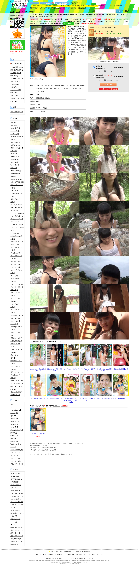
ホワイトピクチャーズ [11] (16, 311)
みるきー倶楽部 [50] (16, 207)
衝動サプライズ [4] (16, 541)
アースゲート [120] (16, 219)
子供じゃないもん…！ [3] (15, 520)
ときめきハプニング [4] (16, 194)
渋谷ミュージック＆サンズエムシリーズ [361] (16, 375)
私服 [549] (13, 101)
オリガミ (34, 23)
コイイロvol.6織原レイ (38, 399)
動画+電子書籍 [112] (17, 70)
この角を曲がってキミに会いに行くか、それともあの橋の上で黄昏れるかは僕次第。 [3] (16, 501)
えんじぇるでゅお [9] (17, 493)
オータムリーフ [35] (16, 241)
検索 (93, 11)
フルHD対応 (40, 98)
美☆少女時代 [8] (15, 539)
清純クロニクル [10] (16, 530)
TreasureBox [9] (15, 171)
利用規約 (80, 558)
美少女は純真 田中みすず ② (120, 369)
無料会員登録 (82, 8)
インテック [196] (15, 222)
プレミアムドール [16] (15, 305)
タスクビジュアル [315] (15, 279)
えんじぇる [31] (15, 452)
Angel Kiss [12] (15, 473)
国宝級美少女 (70, 21)
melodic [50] (14, 154)
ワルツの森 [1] (15, 321)
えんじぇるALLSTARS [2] (15, 489)
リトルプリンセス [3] (17, 464)
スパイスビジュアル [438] (16, 257)
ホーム (12, 12)
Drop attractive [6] (16, 410)
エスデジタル (110, 21)
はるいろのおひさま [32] (16, 200)
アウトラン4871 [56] (17, 213)
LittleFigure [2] (15, 142)
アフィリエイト (88, 558)
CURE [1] (13, 407)
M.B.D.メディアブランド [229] (16, 149)
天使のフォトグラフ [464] (16, 350)
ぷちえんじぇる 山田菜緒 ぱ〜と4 (104, 369)
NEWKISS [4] (14, 482)
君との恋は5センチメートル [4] (17, 514)
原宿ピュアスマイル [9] (16, 333)
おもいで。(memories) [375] (16, 177)
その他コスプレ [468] (17, 98)
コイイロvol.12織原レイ (54, 399)
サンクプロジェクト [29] (16, 248)
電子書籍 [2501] (15, 73)
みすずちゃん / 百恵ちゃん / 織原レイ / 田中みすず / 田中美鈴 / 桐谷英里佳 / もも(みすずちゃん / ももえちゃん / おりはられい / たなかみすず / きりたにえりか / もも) (61, 88)
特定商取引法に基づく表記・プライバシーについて (61, 558)
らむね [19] (14, 210)
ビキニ (18, 12)
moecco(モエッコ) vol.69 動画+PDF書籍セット (71, 400)
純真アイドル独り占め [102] (16, 387)
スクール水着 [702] (16, 78)
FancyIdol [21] (15, 128)
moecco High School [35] (14, 425)
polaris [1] (13, 433)
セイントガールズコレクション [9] (16, 262)
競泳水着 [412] (15, 81)
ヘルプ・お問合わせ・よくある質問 (70, 551)
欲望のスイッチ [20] (16, 527)
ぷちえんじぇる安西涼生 (104, 399)
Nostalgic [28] (14, 159)
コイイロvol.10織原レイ (120, 399)
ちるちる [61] (14, 190)
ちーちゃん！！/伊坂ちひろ (87, 399)
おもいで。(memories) (96, 21)
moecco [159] (14, 421)
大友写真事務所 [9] (16, 341)
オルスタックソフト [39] (16, 237)
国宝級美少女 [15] (16, 338)
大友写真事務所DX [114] (15, 345)
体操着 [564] (14, 87)
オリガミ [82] (14, 233)
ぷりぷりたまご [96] (16, 205)
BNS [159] (13, 125)
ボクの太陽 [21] (15, 510)
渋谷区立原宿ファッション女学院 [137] (16, 382)
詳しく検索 (125, 11)
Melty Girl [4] (14, 476)
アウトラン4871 (82, 21)
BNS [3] (12, 404)
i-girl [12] (13, 416)
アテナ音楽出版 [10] (16, 216)
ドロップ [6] (14, 290)
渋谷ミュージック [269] (15, 367)
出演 (32, 85)
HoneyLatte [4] (15, 131)
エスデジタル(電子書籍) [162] (17, 228)
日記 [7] (12, 524)
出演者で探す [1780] (17, 112)
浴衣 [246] (13, 93)
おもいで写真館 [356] (17, 182)
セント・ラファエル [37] (16, 271)
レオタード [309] (15, 90)
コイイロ (39, 94)
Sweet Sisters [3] (15, 485)
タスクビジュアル (122, 21)
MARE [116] (14, 418)
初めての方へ (57, 8)
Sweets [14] (14, 441)
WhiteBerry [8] (15, 173)
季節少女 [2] (14, 355)
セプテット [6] (15, 267)
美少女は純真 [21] (16, 392)
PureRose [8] (14, 162)
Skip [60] (13, 438)
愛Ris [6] (13, 358)
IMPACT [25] (14, 134)
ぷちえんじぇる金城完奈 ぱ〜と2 (38, 369)
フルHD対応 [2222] (16, 67)
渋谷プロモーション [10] (16, 362)
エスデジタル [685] (16, 224)
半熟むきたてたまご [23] (16, 328)
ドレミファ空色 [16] (16, 287)
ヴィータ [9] (14, 324)
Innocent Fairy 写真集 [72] (16, 137)
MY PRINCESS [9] (16, 479)
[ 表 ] (36, 78)
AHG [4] (13, 122)
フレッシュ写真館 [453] (15, 299)
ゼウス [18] (14, 276)
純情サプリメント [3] (17, 536)
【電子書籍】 (43, 23)
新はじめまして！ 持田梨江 (54, 369)
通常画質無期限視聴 (100, 67)
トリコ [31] (14, 455)
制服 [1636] (14, 76)
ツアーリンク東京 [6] (17, 284)
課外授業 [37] (14, 544)
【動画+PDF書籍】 (55, 23)
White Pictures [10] (16, 450)
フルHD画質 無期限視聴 (104, 76)
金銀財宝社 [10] (15, 395)
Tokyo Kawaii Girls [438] (14, 166)
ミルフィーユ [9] (15, 461)
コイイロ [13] (14, 244)
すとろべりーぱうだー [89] (16, 186)
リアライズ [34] (15, 318)
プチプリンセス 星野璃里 (87, 369)
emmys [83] (14, 413)
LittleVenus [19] (15, 145)
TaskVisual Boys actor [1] (15, 445)
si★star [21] (14, 435)
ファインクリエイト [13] (16, 294)
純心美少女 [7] (15, 533)
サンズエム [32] (15, 253)
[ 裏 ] (41, 78)
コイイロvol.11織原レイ (71, 369)
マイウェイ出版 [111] (17, 315)
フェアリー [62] (15, 458)
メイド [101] (14, 95)
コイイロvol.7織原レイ (38, 433)
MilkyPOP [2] (14, 156)
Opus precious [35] (16, 430)
